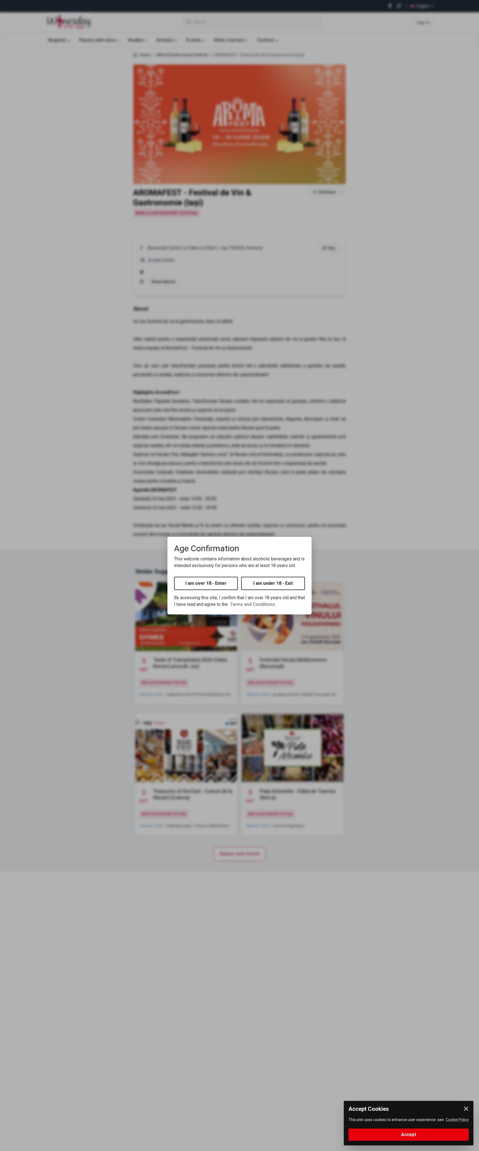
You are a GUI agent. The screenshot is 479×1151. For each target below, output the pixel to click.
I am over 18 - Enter (205, 583)
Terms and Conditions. (253, 604)
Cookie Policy (457, 1119)
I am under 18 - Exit (273, 583)
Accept (408, 1134)
